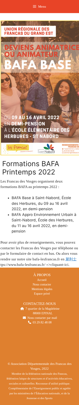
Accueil (42, 280)
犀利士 (71, 259)
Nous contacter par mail (42, 318)
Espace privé (42, 293)
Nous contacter (42, 284)
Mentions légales (42, 289)
